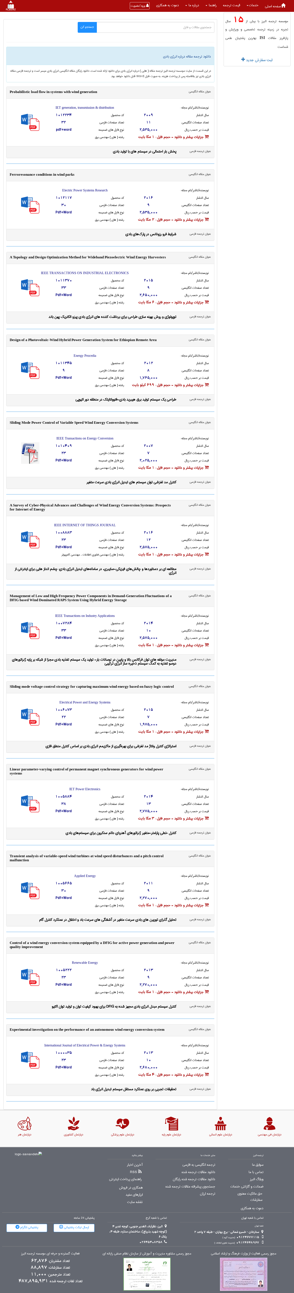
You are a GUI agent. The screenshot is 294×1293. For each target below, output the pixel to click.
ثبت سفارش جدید (258, 60)
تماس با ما (256, 1172)
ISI (262, 37)
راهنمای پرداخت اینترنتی (125, 1179)
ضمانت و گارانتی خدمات (246, 1187)
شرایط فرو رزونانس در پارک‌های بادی (150, 234)
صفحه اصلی (273, 6)
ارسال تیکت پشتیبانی (76, 1227)
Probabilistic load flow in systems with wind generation (53, 92)
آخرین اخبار (135, 1165)
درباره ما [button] (193, 5)
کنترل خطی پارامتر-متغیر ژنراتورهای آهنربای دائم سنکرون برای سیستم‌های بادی (121, 833)
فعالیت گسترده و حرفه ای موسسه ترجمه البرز (50, 1254)
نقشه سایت (135, 1202)
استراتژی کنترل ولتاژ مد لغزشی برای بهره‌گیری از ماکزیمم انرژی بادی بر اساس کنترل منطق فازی (111, 746)
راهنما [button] (212, 5)
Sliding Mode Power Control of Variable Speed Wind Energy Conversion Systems (74, 423)
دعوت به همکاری (167, 5)
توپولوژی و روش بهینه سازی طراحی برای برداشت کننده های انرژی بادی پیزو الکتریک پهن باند (112, 317)
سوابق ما (257, 1165)
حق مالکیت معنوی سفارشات (250, 1197)
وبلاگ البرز (256, 1179)
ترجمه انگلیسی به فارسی (199, 1165)
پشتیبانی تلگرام (28, 1227)
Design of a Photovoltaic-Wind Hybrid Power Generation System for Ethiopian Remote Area (83, 340)
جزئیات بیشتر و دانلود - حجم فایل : (171, 137)
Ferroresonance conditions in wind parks (42, 174)
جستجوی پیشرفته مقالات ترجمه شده (190, 1187)
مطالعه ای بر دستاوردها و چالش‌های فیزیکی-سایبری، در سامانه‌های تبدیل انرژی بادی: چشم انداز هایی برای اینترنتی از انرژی (95, 571)
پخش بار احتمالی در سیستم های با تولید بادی (144, 151)
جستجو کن (87, 27)
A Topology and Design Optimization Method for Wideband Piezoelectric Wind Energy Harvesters (88, 257)
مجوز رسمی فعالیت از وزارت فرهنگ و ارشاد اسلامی (243, 1254)
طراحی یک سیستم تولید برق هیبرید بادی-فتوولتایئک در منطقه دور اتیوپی (126, 399)
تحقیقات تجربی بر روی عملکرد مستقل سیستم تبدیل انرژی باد (133, 1089)
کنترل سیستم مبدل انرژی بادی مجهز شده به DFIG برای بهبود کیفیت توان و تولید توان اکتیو (114, 1006)
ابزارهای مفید (134, 1195)
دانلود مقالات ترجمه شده (198, 1172)
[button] (252, 5)
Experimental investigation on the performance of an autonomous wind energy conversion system (87, 1030)
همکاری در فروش (131, 1188)
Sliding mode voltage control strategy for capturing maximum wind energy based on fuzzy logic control (92, 687)
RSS (133, 1172)
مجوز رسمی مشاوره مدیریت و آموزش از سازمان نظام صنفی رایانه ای (147, 1254)
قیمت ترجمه (231, 5)
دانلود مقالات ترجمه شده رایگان (194, 1179)
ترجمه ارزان (207, 1194)
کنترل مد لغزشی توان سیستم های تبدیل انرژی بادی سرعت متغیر (131, 482)
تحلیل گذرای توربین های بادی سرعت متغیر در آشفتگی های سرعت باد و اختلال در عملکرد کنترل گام (107, 919)
